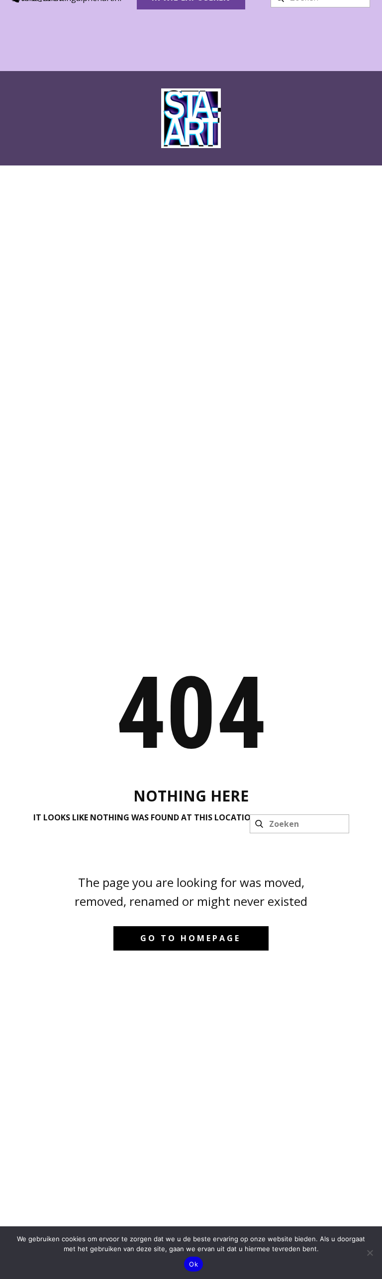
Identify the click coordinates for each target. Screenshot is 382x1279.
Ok (193, 1264)
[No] (370, 1253)
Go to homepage (190, 938)
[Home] (191, 118)
